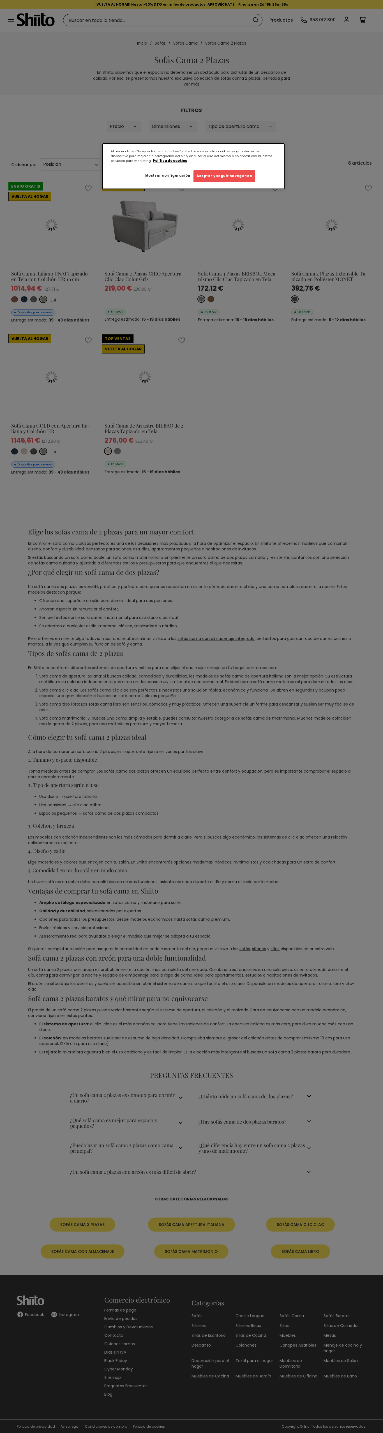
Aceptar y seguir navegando (224, 176)
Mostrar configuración (167, 175)
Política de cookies (170, 161)
